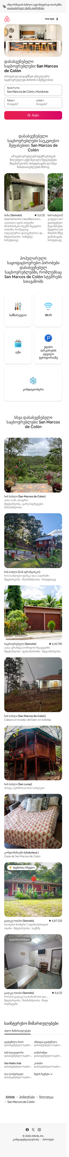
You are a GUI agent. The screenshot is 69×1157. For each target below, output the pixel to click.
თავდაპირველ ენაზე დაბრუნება (25, 8)
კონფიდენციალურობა (26, 1139)
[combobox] (33, 92)
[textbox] (18, 104)
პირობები (48, 1139)
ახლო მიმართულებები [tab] (17, 1030)
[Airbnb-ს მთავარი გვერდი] (7, 18)
